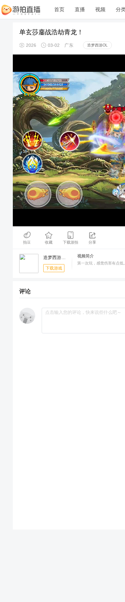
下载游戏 (54, 268)
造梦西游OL (97, 45)
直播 (80, 9)
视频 (100, 9)
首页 (59, 9)
